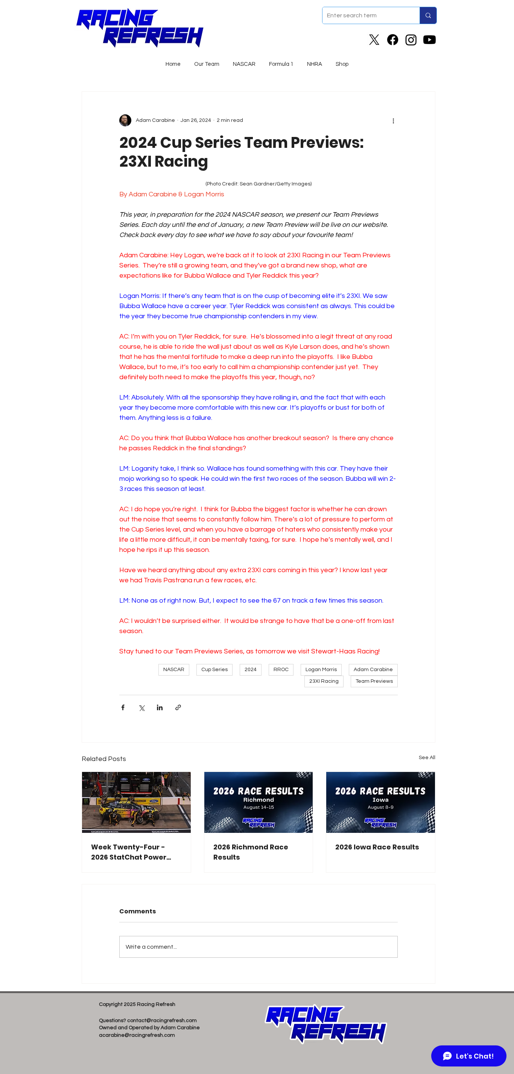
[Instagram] (411, 39)
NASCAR (173, 669)
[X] (374, 39)
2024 (251, 669)
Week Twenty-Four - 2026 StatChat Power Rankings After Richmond (128, 852)
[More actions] (393, 120)
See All (427, 757)
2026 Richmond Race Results (250, 852)
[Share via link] (178, 707)
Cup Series (214, 669)
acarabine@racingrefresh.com (137, 1035)
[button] (244, 60)
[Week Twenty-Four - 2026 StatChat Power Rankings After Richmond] (136, 802)
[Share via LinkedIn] (159, 707)
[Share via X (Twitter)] (141, 707)
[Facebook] (392, 39)
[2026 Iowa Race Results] (380, 802)
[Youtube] (429, 39)
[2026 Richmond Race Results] (258, 802)
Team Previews (374, 681)
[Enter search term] (428, 15)
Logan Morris (321, 669)
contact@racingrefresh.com (162, 1020)
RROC (281, 669)
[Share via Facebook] (122, 707)
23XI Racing (324, 681)
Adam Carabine (373, 669)
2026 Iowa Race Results (377, 847)
